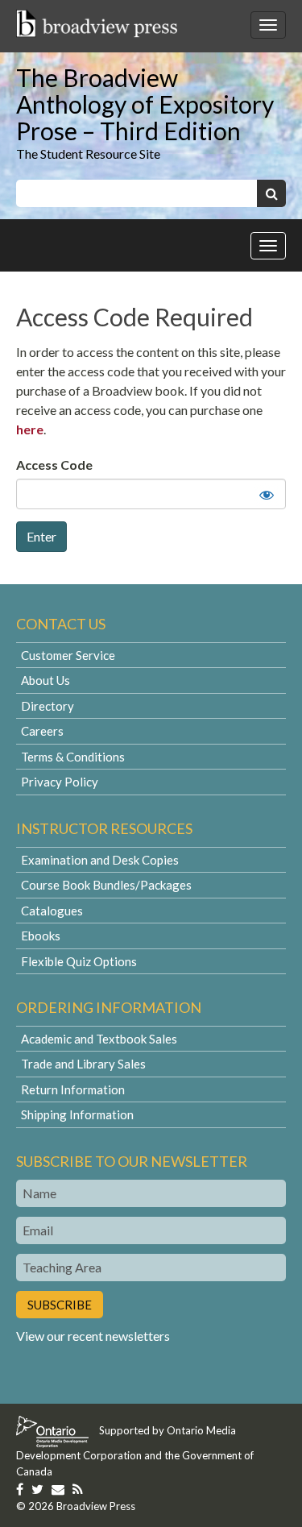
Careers (42, 731)
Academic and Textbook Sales (99, 1038)
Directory (47, 706)
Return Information (73, 1089)
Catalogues (52, 910)
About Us (45, 680)
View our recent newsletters (93, 1335)
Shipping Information (77, 1114)
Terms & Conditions (73, 756)
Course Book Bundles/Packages (106, 885)
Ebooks (40, 935)
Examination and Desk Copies (100, 860)
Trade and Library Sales (83, 1063)
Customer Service (68, 655)
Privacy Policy (59, 781)
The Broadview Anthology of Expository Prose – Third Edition (145, 104)
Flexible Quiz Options (79, 961)
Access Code (54, 464)
